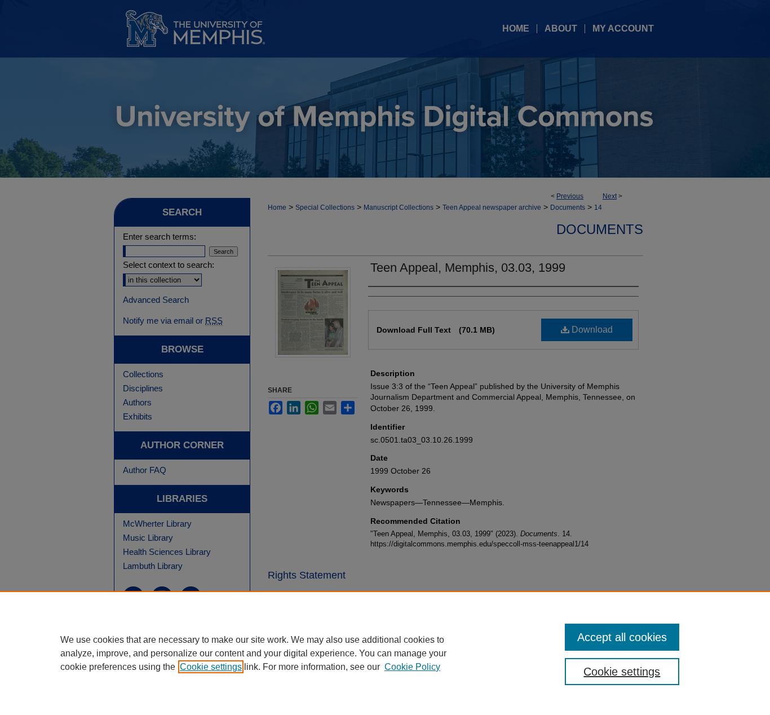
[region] (385, 653)
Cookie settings (211, 667)
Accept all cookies (622, 637)
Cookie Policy (412, 667)
